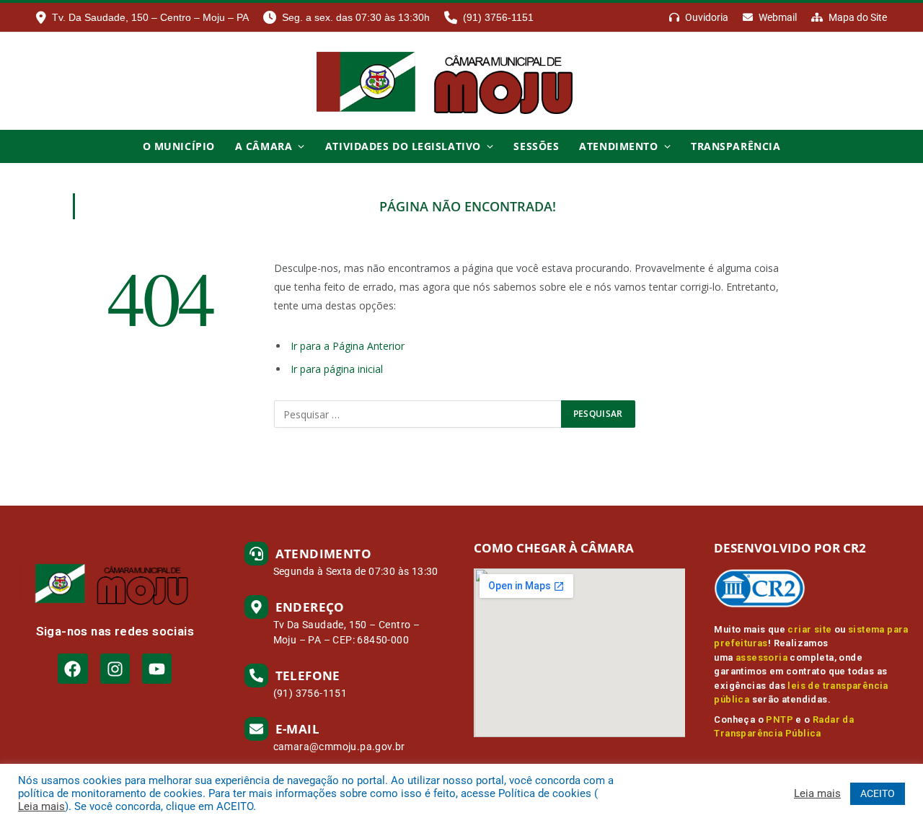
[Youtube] (157, 668)
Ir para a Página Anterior (348, 346)
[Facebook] (72, 668)
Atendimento (618, 146)
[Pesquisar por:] (418, 414)
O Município (179, 146)
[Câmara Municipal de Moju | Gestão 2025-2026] (461, 81)
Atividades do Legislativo (403, 146)
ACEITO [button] (877, 793)
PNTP (779, 719)
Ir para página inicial (337, 369)
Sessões (536, 146)
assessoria (761, 657)
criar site (809, 629)
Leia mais (41, 806)
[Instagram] (115, 668)
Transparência (735, 146)
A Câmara (263, 146)
